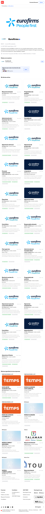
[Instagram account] (3, 507)
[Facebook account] (5, 507)
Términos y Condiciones (33, 509)
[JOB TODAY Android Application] (41, 493)
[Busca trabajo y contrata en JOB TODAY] (2, 2)
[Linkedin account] (12, 507)
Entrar (41, 2)
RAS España (26, 401)
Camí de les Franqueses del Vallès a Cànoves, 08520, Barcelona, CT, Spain (19, 53)
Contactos (25, 497)
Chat (42, 61)
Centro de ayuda (26, 499)
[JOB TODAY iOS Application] (36, 493)
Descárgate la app (27, 492)
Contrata (3, 492)
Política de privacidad (23, 509)
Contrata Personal (34, 2)
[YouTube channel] (8, 507)
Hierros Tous (26, 457)
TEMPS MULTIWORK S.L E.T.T (7, 374)
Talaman (26, 429)
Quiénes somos (26, 494)
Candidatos (3, 499)
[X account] (10, 507)
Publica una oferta (5, 494)
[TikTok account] (1, 507)
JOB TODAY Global (16, 496)
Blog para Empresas (5, 497)
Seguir (26, 69)
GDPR (40, 509)
